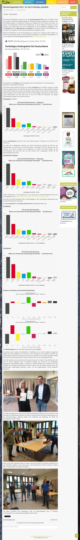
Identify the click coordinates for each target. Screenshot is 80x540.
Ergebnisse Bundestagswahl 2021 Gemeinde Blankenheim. (32, 196)
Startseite (17, 2)
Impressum (34, 536)
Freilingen (39, 2)
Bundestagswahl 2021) (39, 36)
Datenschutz (41, 536)
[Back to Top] (76, 536)
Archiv (72, 2)
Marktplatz (62, 2)
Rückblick (6, 14)
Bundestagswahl (13, 14)
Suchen (73, 7)
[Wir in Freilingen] (6, 2)
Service (51, 2)
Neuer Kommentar (54, 519)
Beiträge (28, 2)
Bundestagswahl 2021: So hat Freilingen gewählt (25, 7)
